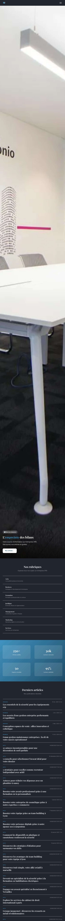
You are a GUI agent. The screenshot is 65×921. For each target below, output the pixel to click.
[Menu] (60, 3)
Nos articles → (9, 550)
